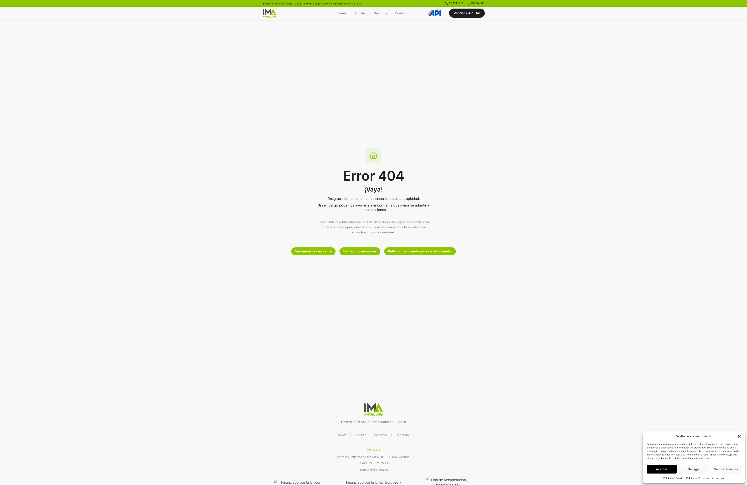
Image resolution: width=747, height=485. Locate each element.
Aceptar (661, 469)
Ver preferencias (726, 469)
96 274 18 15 (364, 463)
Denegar (694, 469)
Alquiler (360, 13)
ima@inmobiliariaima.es (373, 469)
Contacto (401, 13)
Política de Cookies (673, 478)
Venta (342, 13)
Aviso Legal (718, 478)
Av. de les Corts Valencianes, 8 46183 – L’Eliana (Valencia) (374, 457)
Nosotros (380, 13)
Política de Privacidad (698, 478)
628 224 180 (383, 463)
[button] (739, 436)
